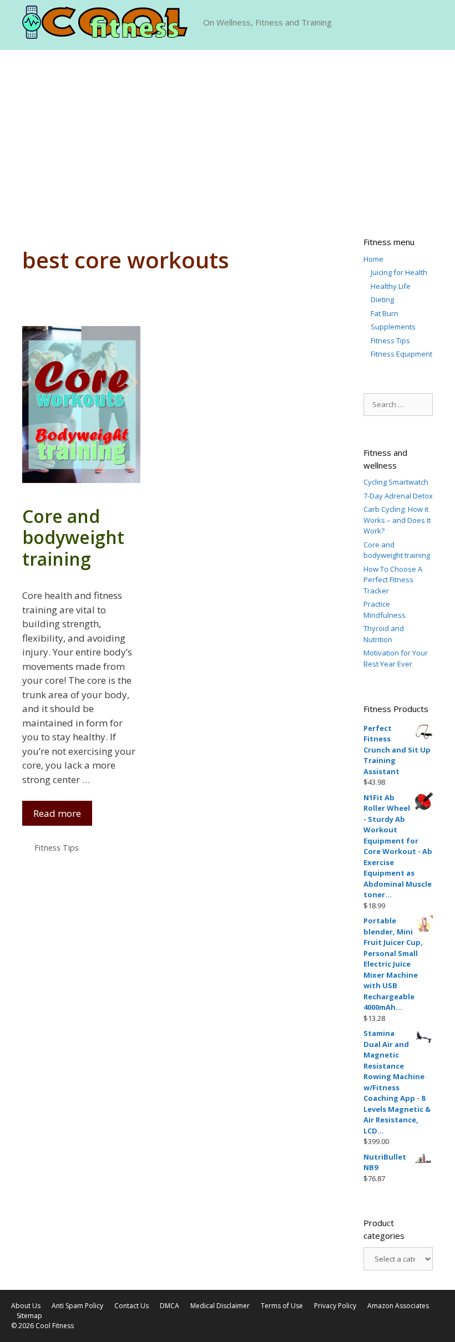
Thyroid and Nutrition (383, 633)
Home (373, 259)
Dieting (382, 299)
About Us (26, 1305)
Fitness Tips (56, 847)
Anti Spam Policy (77, 1305)
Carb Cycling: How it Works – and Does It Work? (397, 520)
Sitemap (29, 1315)
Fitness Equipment (401, 354)
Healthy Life (391, 286)
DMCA (169, 1305)
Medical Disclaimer (220, 1305)
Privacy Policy (335, 1305)
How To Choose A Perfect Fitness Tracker (392, 580)
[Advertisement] (227, 133)
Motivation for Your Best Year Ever (395, 658)
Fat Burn (384, 313)
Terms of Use (282, 1305)
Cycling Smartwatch (395, 482)
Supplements (393, 327)
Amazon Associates (398, 1305)
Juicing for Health (399, 272)
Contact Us (131, 1305)
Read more (57, 813)
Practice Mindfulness (384, 609)
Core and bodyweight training (73, 537)
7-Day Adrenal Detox (398, 496)
